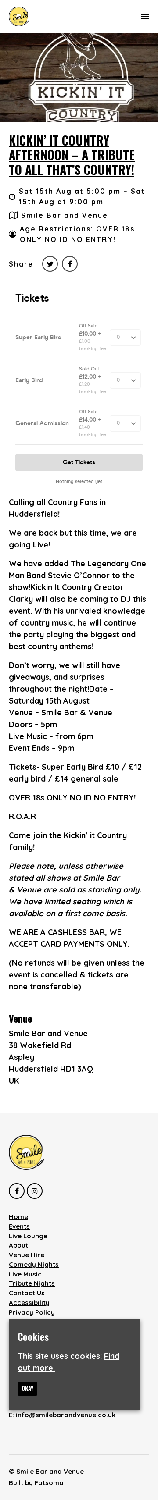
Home (18, 1216)
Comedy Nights (34, 1264)
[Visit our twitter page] (50, 263)
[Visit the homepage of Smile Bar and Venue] (19, 16)
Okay (27, 1388)
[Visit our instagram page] (35, 1191)
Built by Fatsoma (36, 1483)
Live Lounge (28, 1236)
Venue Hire (26, 1255)
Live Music (25, 1274)
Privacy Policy (32, 1312)
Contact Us (27, 1293)
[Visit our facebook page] (70, 263)
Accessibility (29, 1302)
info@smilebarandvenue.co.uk (65, 1415)
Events (19, 1226)
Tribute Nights (32, 1283)
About (18, 1245)
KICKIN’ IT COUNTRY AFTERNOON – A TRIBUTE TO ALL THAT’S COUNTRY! (72, 154)
